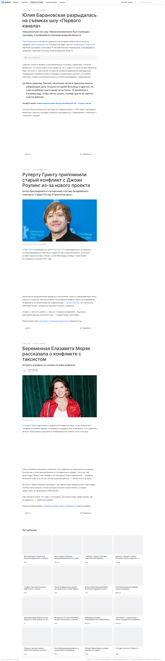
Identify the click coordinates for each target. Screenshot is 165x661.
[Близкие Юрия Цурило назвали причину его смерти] (97, 641)
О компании (9, 659)
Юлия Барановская (30, 41)
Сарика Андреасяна (67, 506)
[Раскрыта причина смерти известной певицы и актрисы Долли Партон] (36, 641)
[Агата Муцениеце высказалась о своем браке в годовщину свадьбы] (67, 641)
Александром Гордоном (84, 45)
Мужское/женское (40, 45)
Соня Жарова (33, 370)
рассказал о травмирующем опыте (54, 321)
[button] (59, 220)
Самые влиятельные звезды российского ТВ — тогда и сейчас (64, 103)
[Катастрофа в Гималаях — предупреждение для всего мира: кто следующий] (67, 549)
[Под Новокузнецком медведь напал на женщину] (128, 580)
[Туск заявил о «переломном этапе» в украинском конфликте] (128, 611)
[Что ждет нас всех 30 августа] (128, 641)
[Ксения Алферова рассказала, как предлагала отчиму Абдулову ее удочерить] (67, 580)
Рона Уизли (57, 250)
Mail (3, 659)
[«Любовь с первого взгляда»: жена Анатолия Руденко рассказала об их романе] (97, 549)
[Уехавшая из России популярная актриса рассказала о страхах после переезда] (67, 611)
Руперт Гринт (28, 250)
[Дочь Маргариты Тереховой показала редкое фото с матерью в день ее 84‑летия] (36, 549)
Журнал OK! (43, 169)
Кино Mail (42, 10)
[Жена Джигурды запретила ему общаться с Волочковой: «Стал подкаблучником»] (36, 611)
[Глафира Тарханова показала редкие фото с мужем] (36, 580)
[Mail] (3, 2)
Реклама (16, 659)
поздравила (48, 506)
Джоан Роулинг (72, 303)
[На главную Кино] (7, 2)
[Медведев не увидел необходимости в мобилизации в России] (97, 611)
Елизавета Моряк (29, 425)
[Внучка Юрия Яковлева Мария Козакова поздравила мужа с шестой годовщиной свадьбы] (97, 580)
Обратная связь (157, 659)
